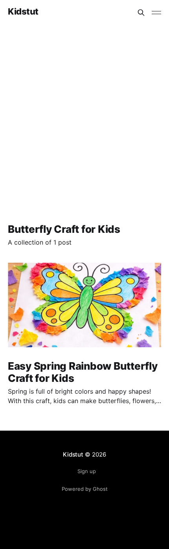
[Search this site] (141, 12)
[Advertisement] (84, 113)
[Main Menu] (156, 12)
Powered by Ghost (85, 489)
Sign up (86, 471)
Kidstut (23, 11)
